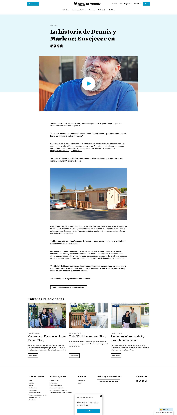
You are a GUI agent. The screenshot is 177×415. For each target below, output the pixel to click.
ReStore (114, 4)
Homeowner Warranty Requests (58, 390)
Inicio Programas (125, 4)
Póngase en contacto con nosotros (38, 395)
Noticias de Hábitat (78, 10)
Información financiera (34, 392)
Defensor (31, 385)
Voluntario (137, 4)
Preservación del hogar (56, 385)
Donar (30, 380)
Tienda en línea (33, 388)
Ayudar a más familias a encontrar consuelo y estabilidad (68, 287)
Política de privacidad (34, 397)
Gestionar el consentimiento (164, 412)
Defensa (92, 10)
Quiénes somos (33, 390)
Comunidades (53, 383)
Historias (65, 10)
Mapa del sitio (32, 400)
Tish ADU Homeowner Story (87, 336)
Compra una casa (54, 380)
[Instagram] (140, 381)
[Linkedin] (145, 381)
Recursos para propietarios (57, 388)
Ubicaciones (81, 380)
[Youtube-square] (143, 381)
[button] (100, 396)
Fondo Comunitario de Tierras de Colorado (61, 392)
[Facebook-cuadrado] (137, 381)
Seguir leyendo (33, 355)
